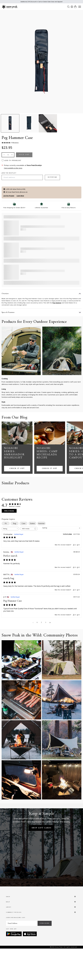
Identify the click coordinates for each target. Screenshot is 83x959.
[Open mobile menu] (79, 7)
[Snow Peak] (9, 7)
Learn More (20, 196)
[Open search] (68, 6)
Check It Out (17, 468)
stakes (32, 523)
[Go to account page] (71, 6)
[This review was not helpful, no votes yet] (77, 545)
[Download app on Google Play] (14, 934)
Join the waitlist (9, 173)
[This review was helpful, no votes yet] (73, 567)
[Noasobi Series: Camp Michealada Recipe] (49, 432)
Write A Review (9, 511)
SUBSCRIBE (44, 923)
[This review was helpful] (74, 545)
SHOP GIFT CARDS (41, 828)
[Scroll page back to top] (77, 953)
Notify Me (52, 177)
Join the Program (8, 196)
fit (6, 523)
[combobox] (10, 528)
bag (14, 523)
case (23, 523)
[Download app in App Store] (30, 934)
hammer (41, 523)
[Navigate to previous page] (33, 622)
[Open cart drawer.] (75, 6)
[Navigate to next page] (50, 622)
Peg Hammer (56, 303)
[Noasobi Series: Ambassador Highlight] (17, 432)
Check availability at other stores (13, 168)
